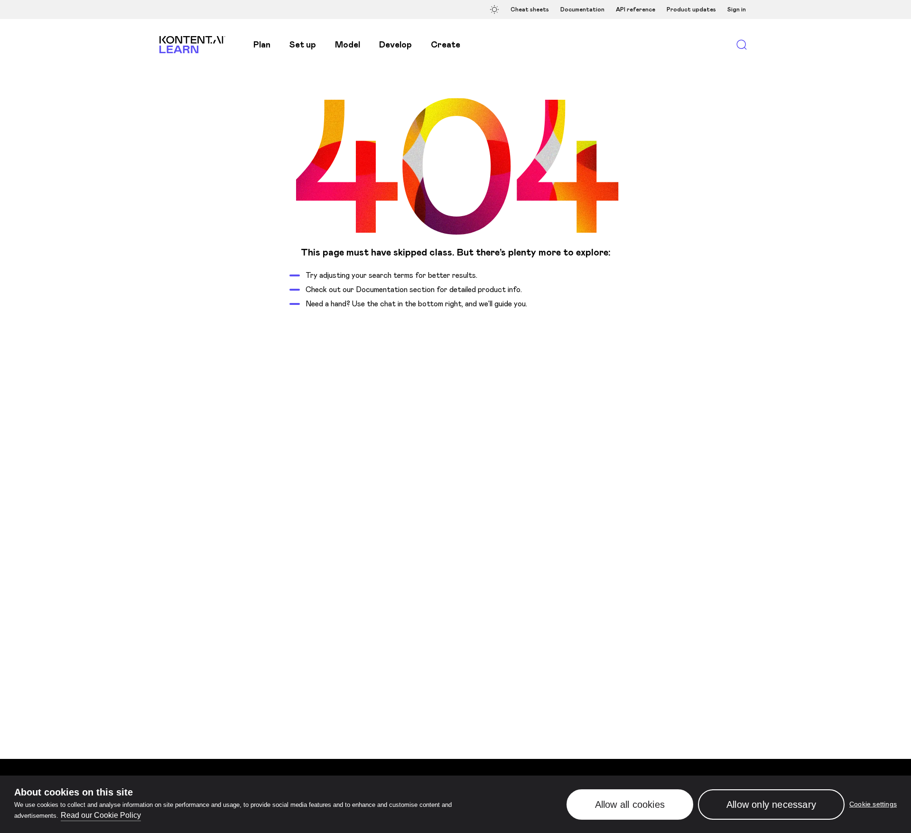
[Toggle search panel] (741, 45)
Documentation (582, 9)
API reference (635, 9)
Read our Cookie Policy (101, 815)
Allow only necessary (771, 804)
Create (445, 44)
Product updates (691, 9)
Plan (261, 44)
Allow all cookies (630, 804)
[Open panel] (496, 9)
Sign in (736, 9)
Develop (395, 44)
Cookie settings (873, 804)
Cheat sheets (530, 9)
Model (347, 44)
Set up (302, 44)
